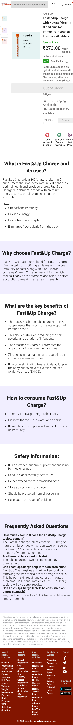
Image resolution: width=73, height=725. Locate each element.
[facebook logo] (65, 659)
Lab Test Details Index (36, 712)
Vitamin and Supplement (7, 667)
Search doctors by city (22, 663)
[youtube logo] (65, 673)
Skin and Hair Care (6, 679)
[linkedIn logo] (65, 668)
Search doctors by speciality (22, 683)
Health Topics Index (35, 692)
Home (67, 4)
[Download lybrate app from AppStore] (66, 694)
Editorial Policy (51, 688)
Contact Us (52, 663)
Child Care (6, 707)
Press (50, 693)
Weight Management (7, 690)
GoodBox (5, 710)
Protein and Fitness (6, 673)
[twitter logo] (65, 664)
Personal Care (5, 702)
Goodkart (5, 662)
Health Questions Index (37, 674)
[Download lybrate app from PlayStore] (66, 690)
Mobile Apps (50, 671)
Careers (51, 666)
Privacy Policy (50, 682)
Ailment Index (36, 704)
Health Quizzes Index (36, 683)
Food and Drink (5, 696)
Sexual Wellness (5, 684)
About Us (51, 660)
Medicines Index (37, 698)
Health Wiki (37, 662)
